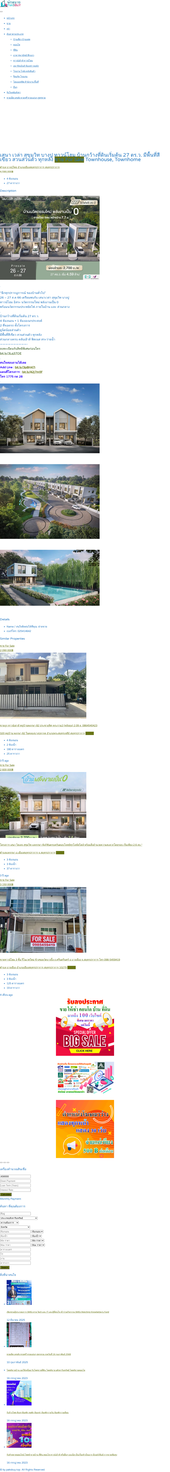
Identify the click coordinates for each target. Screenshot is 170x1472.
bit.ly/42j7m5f (32, 372)
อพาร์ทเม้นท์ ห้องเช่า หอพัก (26, 66)
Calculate (5, 1194)
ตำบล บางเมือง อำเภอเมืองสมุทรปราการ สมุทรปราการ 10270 (33, 967)
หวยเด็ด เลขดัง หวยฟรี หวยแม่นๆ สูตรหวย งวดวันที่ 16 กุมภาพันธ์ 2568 (39, 1354)
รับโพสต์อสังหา (14, 92)
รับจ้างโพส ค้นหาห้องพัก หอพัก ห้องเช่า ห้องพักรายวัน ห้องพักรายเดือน (38, 1412)
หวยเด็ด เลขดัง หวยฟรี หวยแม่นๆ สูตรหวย (26, 98)
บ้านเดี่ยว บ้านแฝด (21, 39)
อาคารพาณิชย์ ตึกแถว (23, 55)
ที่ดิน (15, 50)
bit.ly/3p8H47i (25, 367)
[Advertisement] (85, 126)
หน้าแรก (11, 18)
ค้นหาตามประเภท (15, 34)
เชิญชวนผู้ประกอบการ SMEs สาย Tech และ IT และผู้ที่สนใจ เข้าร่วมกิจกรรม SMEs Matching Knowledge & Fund (58, 1312)
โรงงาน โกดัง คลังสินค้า (24, 71)
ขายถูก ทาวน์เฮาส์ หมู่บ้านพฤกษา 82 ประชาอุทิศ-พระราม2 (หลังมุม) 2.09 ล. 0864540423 (48, 725)
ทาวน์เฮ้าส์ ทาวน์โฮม (23, 60)
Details (90, 733)
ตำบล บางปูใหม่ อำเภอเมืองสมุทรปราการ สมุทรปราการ (30, 167)
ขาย (9, 23)
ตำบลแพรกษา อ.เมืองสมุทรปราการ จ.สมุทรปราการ (27, 852)
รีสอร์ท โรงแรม (20, 76)
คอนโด (16, 44)
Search (4, 1267)
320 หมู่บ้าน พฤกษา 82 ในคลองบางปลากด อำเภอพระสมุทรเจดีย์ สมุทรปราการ (42, 733)
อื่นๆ (15, 87)
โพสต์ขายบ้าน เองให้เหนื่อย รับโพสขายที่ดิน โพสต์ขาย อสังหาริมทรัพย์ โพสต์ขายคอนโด (46, 1370)
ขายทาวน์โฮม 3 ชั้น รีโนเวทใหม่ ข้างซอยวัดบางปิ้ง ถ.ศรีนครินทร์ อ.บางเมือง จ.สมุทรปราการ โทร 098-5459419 (60, 959)
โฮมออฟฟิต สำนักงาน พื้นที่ (26, 82)
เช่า (8, 29)
